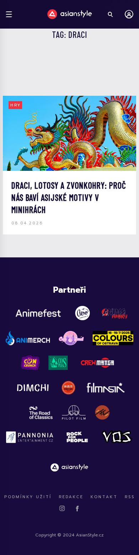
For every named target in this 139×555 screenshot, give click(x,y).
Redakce (71, 497)
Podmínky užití (28, 497)
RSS (130, 497)
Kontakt (104, 497)
